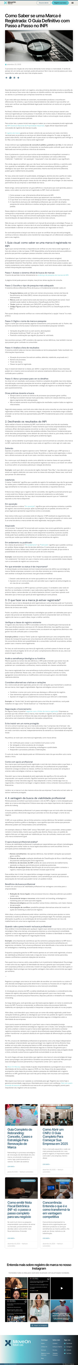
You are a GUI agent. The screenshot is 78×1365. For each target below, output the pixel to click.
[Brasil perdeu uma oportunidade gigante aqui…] (39, 1311)
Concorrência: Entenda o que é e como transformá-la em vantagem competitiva (56, 1210)
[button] (72, 3)
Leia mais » (11, 1166)
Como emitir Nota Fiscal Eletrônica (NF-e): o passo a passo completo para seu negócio (20, 1210)
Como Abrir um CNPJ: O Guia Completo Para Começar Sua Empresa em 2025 (55, 1136)
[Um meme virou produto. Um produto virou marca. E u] (39, 1288)
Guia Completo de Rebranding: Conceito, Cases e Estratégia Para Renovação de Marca (20, 1138)
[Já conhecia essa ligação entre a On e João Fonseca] (62, 1311)
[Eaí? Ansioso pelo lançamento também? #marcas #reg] (16, 1288)
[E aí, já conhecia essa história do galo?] (62, 1288)
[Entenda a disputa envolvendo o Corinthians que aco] (16, 1311)
